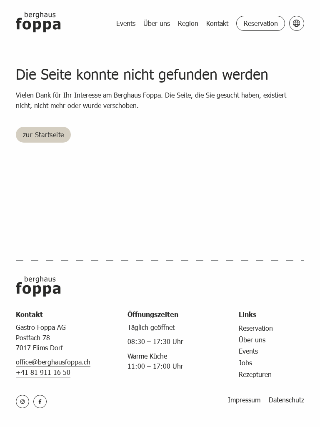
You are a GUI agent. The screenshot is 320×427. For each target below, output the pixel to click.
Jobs (245, 362)
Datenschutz (286, 399)
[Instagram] (22, 401)
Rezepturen (255, 374)
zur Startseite (43, 134)
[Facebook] (40, 401)
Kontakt (217, 23)
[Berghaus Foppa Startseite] (38, 23)
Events (125, 23)
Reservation (261, 23)
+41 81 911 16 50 (43, 372)
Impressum (244, 399)
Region (188, 23)
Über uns (156, 23)
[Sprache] (296, 23)
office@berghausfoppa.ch (53, 361)
